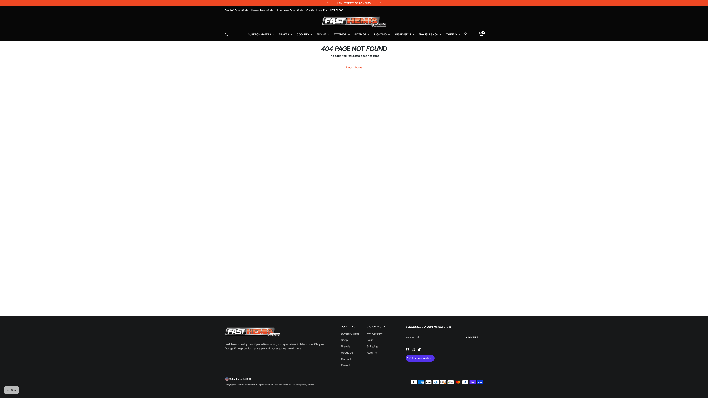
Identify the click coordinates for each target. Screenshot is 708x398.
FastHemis (250, 384)
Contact (346, 359)
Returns (372, 353)
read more (294, 348)
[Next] (380, 3)
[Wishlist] (473, 34)
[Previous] (327, 3)
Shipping (372, 346)
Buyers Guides (350, 334)
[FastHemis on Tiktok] (419, 350)
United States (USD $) (240, 379)
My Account (374, 334)
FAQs (370, 340)
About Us (347, 353)
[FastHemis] (354, 21)
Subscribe (472, 337)
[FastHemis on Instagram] (414, 350)
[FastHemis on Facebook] (408, 350)
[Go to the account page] (465, 34)
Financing (347, 365)
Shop (344, 340)
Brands (345, 346)
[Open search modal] (227, 34)
